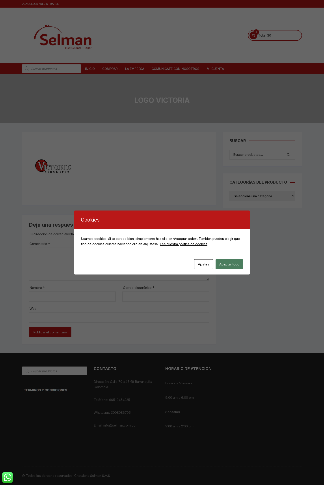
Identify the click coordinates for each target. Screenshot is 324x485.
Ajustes (203, 264)
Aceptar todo (229, 264)
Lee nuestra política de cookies (183, 244)
